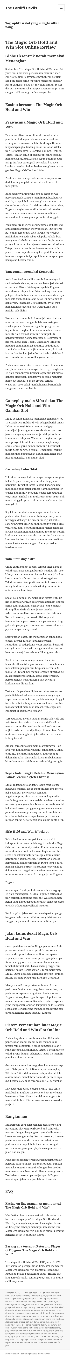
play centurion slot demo (16, 1330)
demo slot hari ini (34, 1313)
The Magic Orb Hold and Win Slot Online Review (31, 44)
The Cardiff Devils (21, 7)
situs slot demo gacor (20, 1333)
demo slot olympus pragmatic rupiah (39, 1316)
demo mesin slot (22, 1310)
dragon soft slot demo (29, 1322)
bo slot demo (42, 1301)
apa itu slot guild (37, 1295)
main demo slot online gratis (31, 1327)
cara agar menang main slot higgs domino (31, 1303)
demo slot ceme (53, 1310)
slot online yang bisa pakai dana (35, 1336)
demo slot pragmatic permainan (30, 1319)
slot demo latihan (39, 1333)
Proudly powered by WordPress (35, 1353)
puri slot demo (35, 1330)
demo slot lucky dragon (53, 1313)
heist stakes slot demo (21, 1324)
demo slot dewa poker (15, 1313)
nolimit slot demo (52, 1327)
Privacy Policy (12, 1353)
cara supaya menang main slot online (33, 1307)
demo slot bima (38, 1310)
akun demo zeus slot (20, 1295)
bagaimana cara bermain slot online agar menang (33, 1300)
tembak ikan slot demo (22, 1342)
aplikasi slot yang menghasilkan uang (29, 1298)
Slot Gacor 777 (34, 1292)
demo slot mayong (13, 1316)
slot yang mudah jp (27, 1339)
